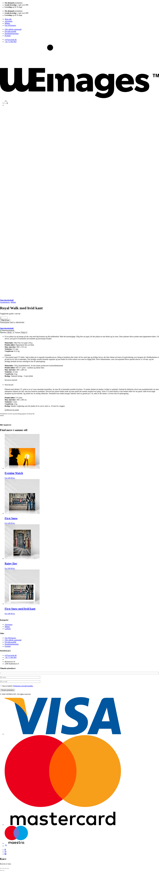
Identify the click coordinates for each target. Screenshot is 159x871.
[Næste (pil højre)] (3, 870)
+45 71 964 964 (10, 42)
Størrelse (3, 332)
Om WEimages (10, 25)
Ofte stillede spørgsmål (13, 29)
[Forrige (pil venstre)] (1, 870)
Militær (7, 23)
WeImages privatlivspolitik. (23, 686)
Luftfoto (8, 629)
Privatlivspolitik (10, 31)
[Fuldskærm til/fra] (3, 868)
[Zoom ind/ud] (1, 868)
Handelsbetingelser (12, 34)
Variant (17, 332)
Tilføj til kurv (5, 320)
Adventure (8, 21)
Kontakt (8, 36)
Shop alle (8, 19)
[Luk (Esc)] (8, 868)
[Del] (6, 868)
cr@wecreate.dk (11, 40)
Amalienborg (5, 302)
